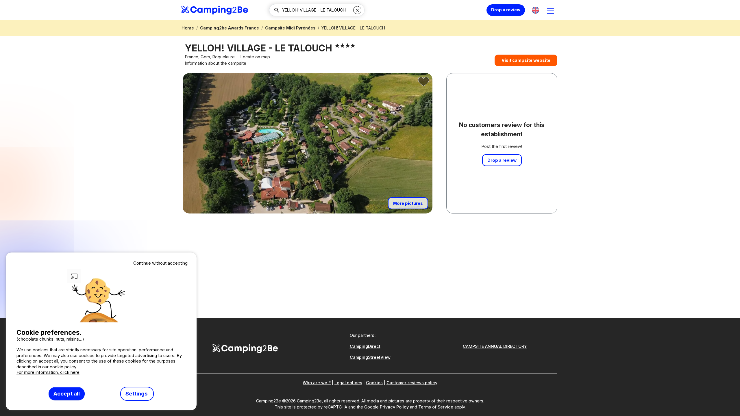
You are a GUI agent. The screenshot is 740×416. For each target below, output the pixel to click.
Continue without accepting (160, 263)
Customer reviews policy (411, 382)
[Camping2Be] (214, 10)
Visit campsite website (526, 60)
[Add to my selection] (423, 81)
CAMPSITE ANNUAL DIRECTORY (495, 346)
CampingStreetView (370, 357)
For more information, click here (47, 372)
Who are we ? (317, 382)
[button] (535, 10)
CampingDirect (365, 346)
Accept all (66, 393)
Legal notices (348, 382)
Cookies (374, 382)
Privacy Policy (394, 406)
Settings (137, 393)
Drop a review (505, 9)
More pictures (408, 203)
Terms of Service (435, 406)
